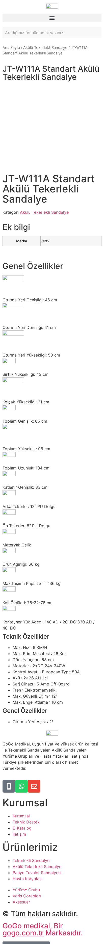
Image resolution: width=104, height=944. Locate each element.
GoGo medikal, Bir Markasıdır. (43, 929)
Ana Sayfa (11, 47)
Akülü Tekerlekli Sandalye (45, 47)
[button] (52, 18)
